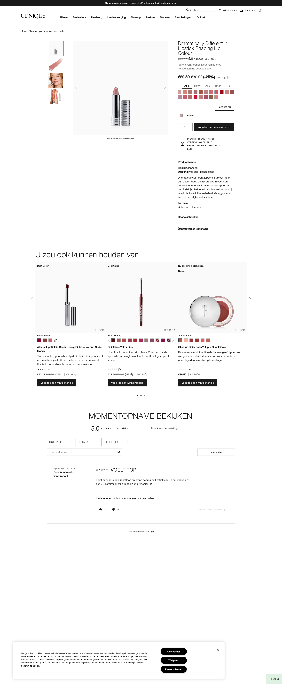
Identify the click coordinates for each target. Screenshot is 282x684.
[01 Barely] (180, 92)
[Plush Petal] (208, 340)
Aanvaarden (174, 651)
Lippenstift (59, 31)
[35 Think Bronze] (201, 97)
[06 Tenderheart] (190, 92)
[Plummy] (152, 340)
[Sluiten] (217, 650)
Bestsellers (79, 17)
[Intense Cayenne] (124, 340)
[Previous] (109, 340)
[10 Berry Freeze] (201, 92)
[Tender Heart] (180, 340)
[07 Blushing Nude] (195, 92)
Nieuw (64, 17)
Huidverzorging (116, 17)
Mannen (165, 17)
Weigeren (173, 660)
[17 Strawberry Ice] (211, 92)
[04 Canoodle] (185, 92)
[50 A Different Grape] (206, 97)
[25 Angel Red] (222, 92)
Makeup (136, 17)
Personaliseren (173, 669)
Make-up (35, 31)
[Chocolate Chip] (157, 340)
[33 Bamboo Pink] (227, 92)
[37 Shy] (232, 92)
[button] (274, 679)
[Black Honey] (39, 340)
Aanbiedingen (183, 17)
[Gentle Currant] (197, 340)
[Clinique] (33, 16)
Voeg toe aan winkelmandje (214, 127)
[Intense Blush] (119, 340)
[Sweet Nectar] (202, 340)
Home (24, 31)
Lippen (47, 31)
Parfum (150, 17)
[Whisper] (186, 340)
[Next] (172, 340)
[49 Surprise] (211, 97)
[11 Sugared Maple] (206, 92)
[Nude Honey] (45, 340)
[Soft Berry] (191, 340)
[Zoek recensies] (118, 452)
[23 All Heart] (216, 92)
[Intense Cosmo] (130, 340)
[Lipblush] (146, 340)
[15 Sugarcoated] (190, 97)
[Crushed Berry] (163, 340)
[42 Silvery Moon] (180, 97)
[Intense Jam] (141, 340)
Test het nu (224, 106)
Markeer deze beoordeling (212, 509)
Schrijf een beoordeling (164, 428)
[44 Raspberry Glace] (185, 97)
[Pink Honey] (50, 340)
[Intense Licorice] (168, 340)
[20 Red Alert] (195, 97)
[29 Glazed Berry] (216, 97)
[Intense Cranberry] (135, 340)
